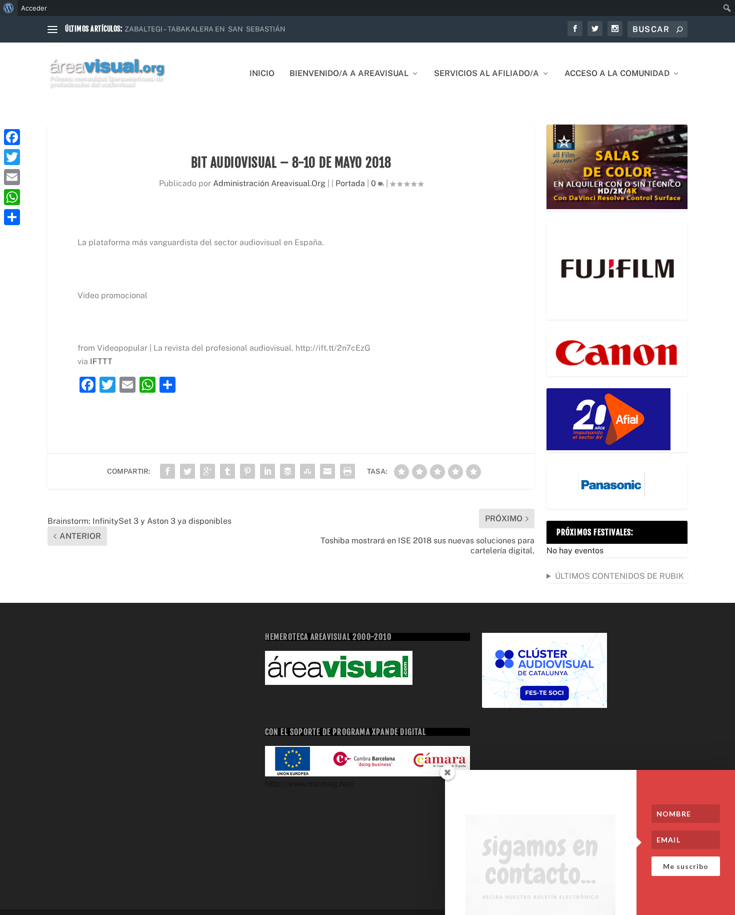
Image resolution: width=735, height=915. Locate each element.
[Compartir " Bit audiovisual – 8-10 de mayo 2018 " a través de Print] (348, 471)
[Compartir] (12, 217)
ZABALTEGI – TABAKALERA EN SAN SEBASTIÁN (205, 29)
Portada (350, 183)
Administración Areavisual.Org (269, 183)
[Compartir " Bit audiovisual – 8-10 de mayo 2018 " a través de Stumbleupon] (308, 471)
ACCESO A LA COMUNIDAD (617, 74)
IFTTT (101, 361)
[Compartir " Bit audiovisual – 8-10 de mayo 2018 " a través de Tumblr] (228, 471)
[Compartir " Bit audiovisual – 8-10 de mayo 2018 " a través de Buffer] (288, 471)
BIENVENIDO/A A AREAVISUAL (349, 74)
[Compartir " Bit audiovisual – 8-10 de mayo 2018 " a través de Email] (328, 471)
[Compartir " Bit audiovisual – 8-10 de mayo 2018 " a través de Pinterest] (248, 471)
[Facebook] (12, 137)
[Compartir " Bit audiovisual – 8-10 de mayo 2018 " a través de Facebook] (168, 471)
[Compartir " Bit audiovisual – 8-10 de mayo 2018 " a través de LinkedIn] (268, 471)
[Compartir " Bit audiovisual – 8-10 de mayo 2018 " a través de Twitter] (188, 471)
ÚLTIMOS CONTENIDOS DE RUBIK (619, 576)
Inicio (262, 74)
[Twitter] (12, 157)
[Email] (12, 177)
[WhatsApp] (12, 197)
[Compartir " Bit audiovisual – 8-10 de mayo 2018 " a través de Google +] (208, 471)
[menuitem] (9, 8)
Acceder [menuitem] (34, 8)
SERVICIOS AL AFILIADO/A (486, 74)
